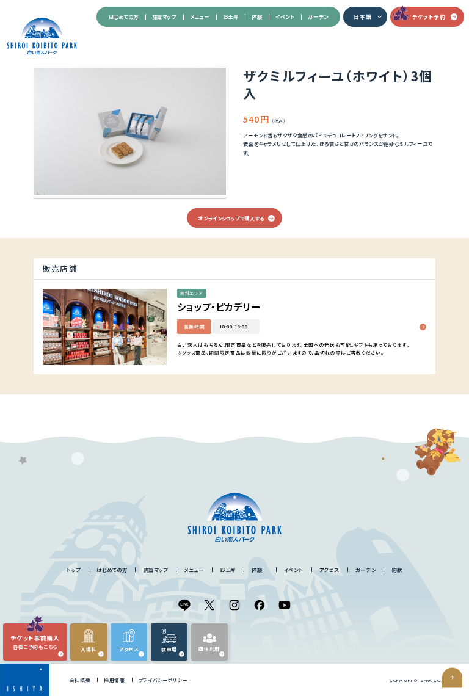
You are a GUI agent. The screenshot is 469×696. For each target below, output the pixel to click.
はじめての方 (124, 16)
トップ (74, 569)
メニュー (199, 16)
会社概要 (80, 679)
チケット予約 (428, 17)
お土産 (231, 16)
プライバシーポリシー (163, 679)
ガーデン (318, 16)
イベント (284, 16)
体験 (257, 16)
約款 (397, 569)
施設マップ (164, 16)
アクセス (329, 569)
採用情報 (114, 679)
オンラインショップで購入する (231, 218)
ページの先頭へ (452, 678)
